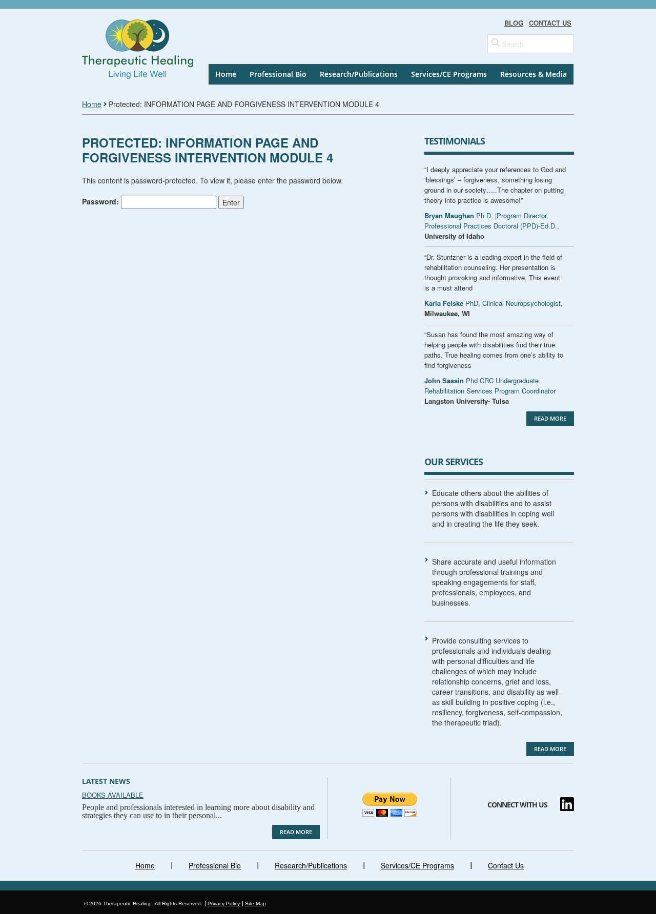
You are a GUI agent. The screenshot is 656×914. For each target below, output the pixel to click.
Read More (550, 418)
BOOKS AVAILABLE (113, 795)
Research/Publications (359, 74)
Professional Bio (278, 74)
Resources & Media (533, 74)
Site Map (255, 903)
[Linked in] (567, 804)
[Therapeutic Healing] (143, 43)
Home (225, 74)
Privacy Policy (224, 903)
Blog (513, 23)
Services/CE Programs (449, 74)
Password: (101, 201)
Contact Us (550, 23)
